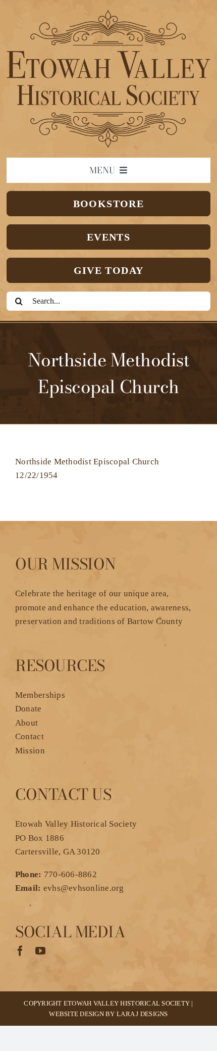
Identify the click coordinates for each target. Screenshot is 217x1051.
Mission (30, 750)
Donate (28, 708)
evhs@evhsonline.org (83, 888)
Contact (29, 736)
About (26, 723)
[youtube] (40, 951)
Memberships (40, 695)
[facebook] (20, 951)
